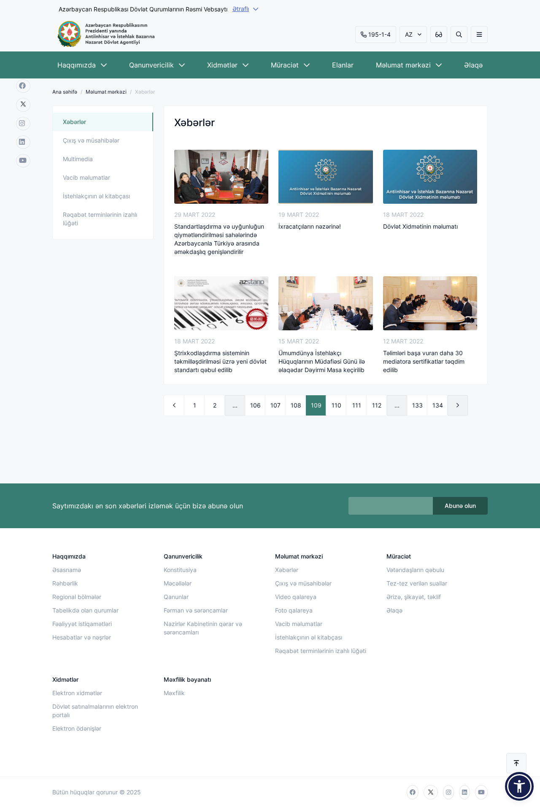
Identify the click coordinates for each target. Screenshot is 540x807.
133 (417, 405)
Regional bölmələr (76, 596)
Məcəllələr (178, 583)
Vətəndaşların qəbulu (415, 569)
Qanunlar (176, 596)
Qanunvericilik (151, 65)
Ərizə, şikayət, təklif (413, 596)
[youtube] (23, 160)
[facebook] (23, 86)
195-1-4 (379, 34)
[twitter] (23, 105)
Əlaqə (473, 65)
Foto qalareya (294, 610)
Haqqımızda (76, 65)
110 (336, 405)
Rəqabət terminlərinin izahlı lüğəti (100, 219)
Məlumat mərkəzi (403, 65)
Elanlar (343, 65)
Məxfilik (174, 692)
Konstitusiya (180, 569)
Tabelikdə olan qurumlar (85, 610)
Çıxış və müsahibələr (91, 140)
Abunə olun (460, 505)
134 (437, 405)
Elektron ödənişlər (76, 728)
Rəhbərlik (65, 583)
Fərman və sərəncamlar (196, 610)
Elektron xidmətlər (77, 692)
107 (275, 405)
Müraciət (285, 65)
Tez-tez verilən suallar (416, 583)
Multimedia (78, 158)
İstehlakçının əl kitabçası (96, 196)
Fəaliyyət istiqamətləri (82, 623)
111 (356, 405)
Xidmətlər (222, 65)
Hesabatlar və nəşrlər (81, 637)
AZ (409, 34)
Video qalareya (295, 596)
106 (255, 405)
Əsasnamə (66, 569)
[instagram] (23, 123)
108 (296, 405)
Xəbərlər (74, 121)
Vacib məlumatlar (86, 177)
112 (376, 405)
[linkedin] (23, 142)
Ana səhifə (64, 92)
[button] (519, 786)
